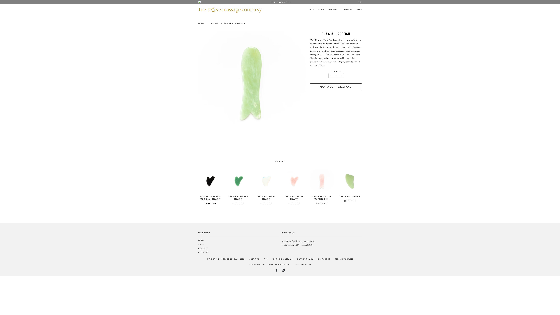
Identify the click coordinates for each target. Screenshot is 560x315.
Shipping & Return (282, 259)
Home (311, 10)
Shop (321, 10)
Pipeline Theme (304, 264)
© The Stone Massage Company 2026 (225, 259)
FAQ (266, 259)
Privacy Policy (305, 259)
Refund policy (256, 264)
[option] (252, 85)
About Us (347, 10)
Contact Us (324, 259)
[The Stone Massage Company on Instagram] (283, 271)
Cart (359, 10)
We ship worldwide (280, 2)
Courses (333, 10)
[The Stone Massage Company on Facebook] (276, 271)
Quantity (336, 71)
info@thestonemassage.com (302, 241)
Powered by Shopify (280, 264)
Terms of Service (344, 259)
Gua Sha (214, 23)
